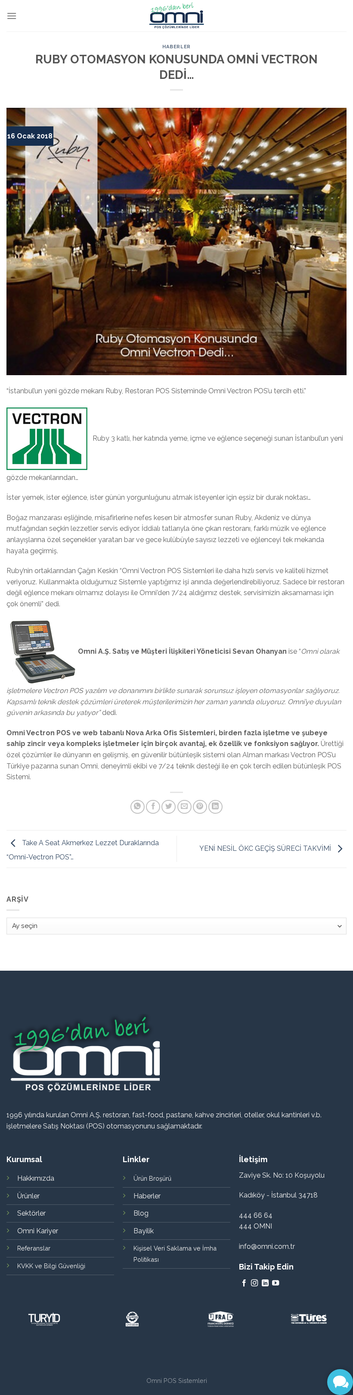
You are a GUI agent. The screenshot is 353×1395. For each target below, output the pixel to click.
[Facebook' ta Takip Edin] (244, 1283)
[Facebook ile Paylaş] (153, 807)
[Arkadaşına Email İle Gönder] (184, 807)
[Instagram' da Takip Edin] (254, 1283)
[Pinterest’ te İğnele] (200, 807)
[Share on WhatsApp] (137, 807)
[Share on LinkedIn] (215, 807)
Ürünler (28, 1196)
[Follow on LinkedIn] (265, 1283)
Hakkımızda (35, 1178)
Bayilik (143, 1231)
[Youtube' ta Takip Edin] (275, 1283)
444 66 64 (255, 1215)
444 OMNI (255, 1226)
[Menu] (11, 15)
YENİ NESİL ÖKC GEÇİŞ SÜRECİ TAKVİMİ (266, 848)
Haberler (176, 47)
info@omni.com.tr (267, 1246)
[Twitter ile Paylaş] (168, 807)
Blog (141, 1213)
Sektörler (31, 1213)
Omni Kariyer (37, 1231)
